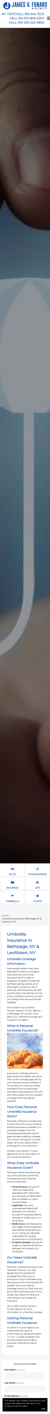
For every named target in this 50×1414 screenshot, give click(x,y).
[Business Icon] (12, 881)
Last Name (14, 1383)
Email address (16, 1396)
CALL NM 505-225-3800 (26, 22)
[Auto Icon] (12, 868)
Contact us (12, 1337)
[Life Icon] (37, 881)
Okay (43, 1409)
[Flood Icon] (37, 894)
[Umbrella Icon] (12, 894)
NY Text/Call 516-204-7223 (23, 14)
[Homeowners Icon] (37, 868)
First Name (14, 1370)
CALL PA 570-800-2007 (27, 18)
